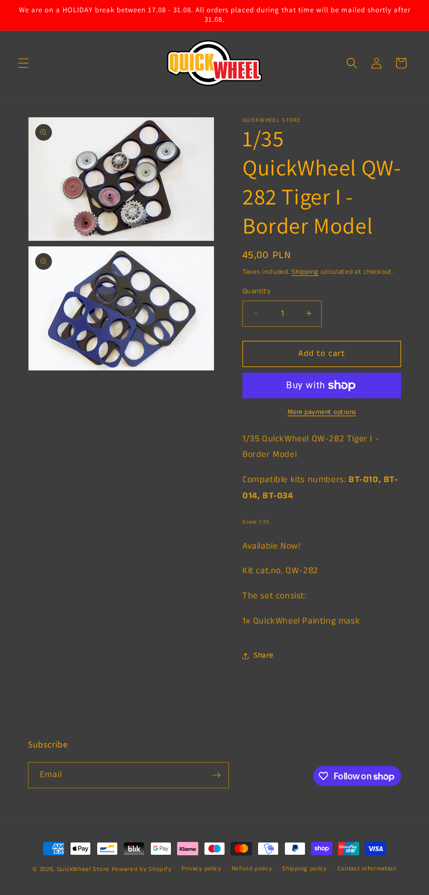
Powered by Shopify (141, 869)
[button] (23, 63)
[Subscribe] (216, 775)
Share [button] (264, 655)
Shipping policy (304, 868)
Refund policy (252, 868)
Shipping (305, 272)
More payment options (322, 412)
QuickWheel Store (83, 869)
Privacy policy (201, 868)
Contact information (367, 868)
